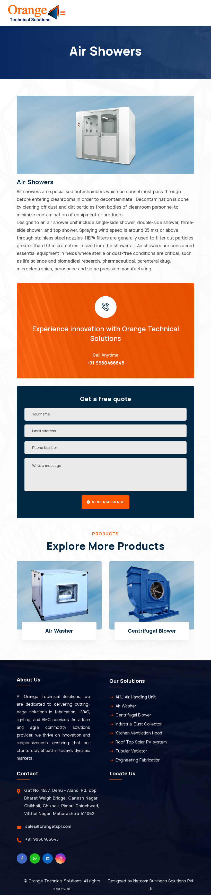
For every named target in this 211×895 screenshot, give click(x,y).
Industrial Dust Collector (154, 630)
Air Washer (126, 706)
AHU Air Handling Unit (136, 697)
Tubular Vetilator (131, 751)
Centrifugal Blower (62, 630)
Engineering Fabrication (138, 760)
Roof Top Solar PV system (141, 742)
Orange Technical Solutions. (56, 881)
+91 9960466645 (105, 363)
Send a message (107, 502)
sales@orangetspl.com (48, 826)
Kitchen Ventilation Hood (139, 733)
